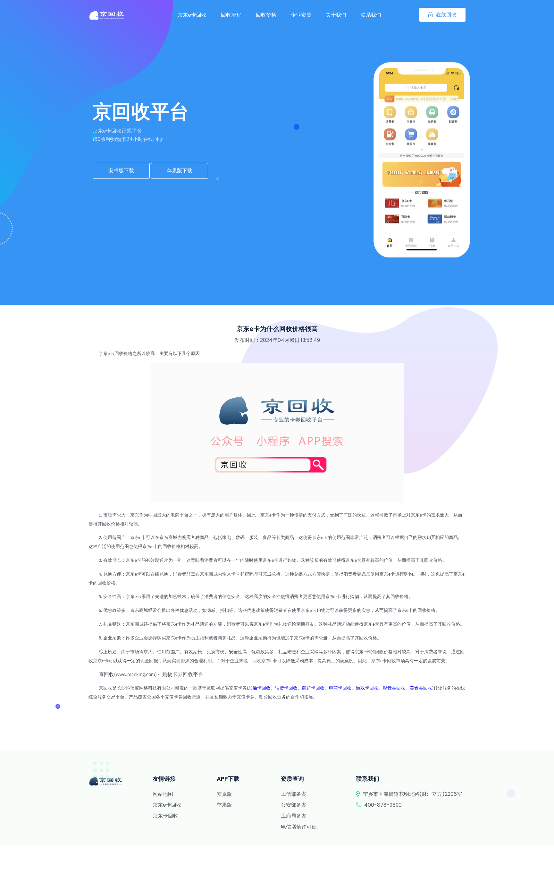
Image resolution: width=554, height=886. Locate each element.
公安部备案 (293, 805)
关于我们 (336, 15)
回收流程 (231, 15)
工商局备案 (293, 816)
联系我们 (371, 15)
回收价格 (266, 15)
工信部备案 (293, 794)
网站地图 (163, 794)
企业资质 (301, 15)
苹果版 (224, 805)
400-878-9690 (383, 805)
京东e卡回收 (192, 15)
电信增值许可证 (299, 826)
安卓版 (224, 794)
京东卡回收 (165, 816)
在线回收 (446, 14)
